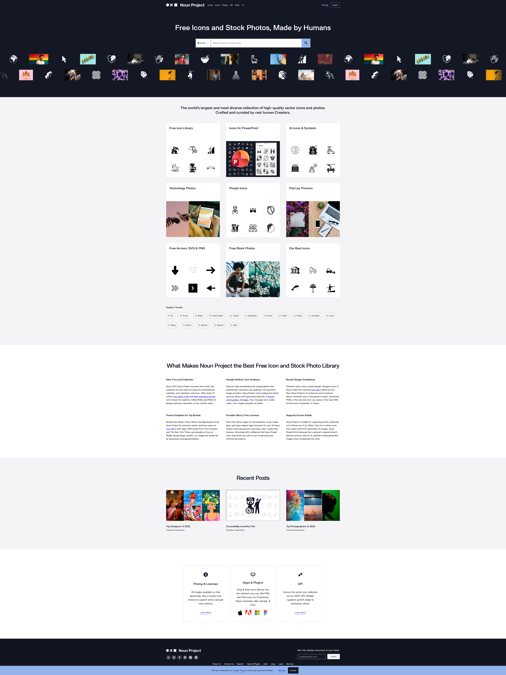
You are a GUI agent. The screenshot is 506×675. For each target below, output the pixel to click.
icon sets (315, 390)
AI (306, 425)
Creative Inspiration (175, 530)
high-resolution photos (204, 396)
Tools (237, 5)
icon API (170, 429)
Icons (217, 5)
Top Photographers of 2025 (300, 526)
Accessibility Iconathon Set (240, 526)
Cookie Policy (239, 670)
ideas (246, 400)
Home (210, 5)
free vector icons (181, 396)
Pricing (325, 5)
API (231, 5)
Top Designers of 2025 (178, 526)
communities (232, 400)
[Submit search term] (305, 43)
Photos (225, 5)
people (271, 396)
